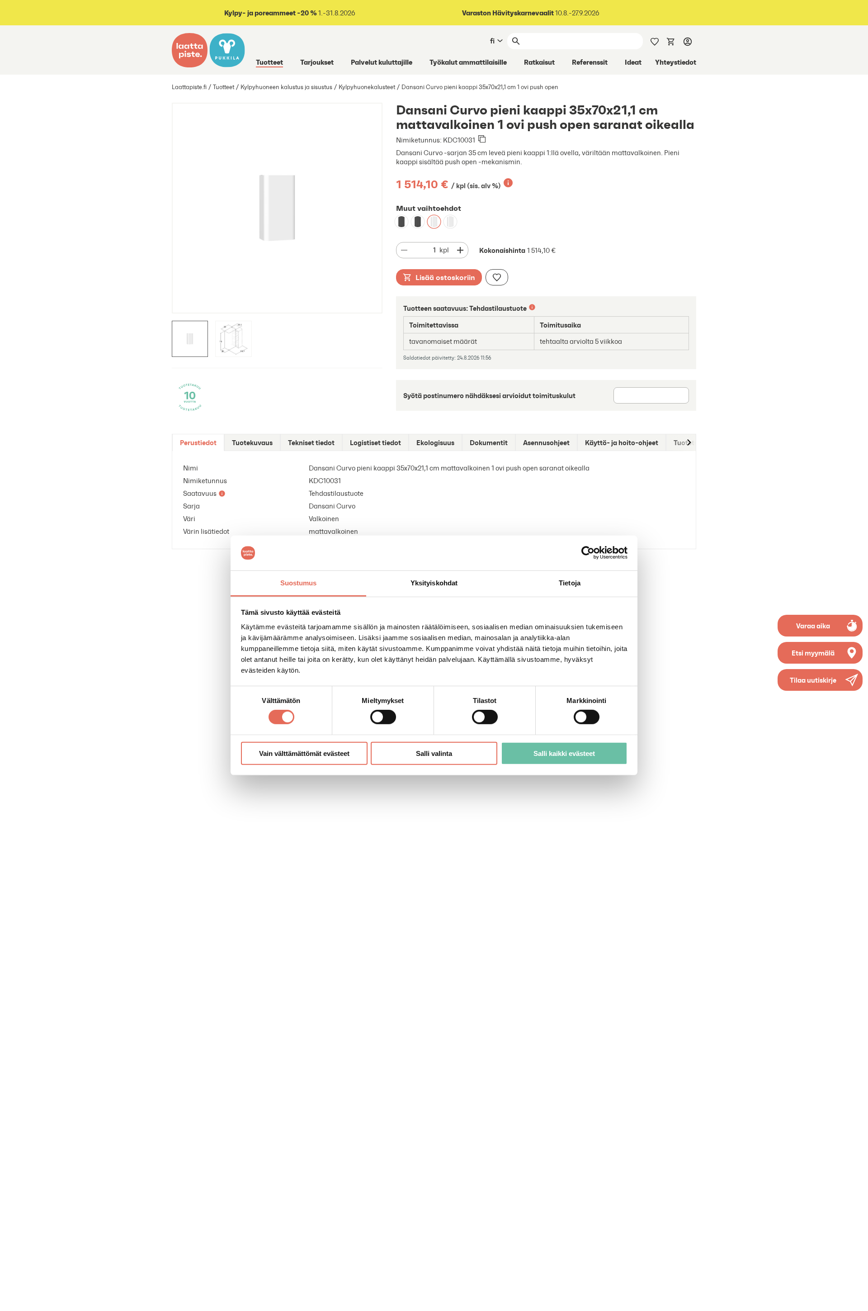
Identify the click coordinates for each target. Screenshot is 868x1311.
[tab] (198, 442)
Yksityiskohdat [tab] (434, 583)
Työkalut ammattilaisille (468, 61)
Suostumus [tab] (298, 583)
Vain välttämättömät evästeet (304, 753)
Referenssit (590, 61)
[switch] (383, 717)
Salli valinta (434, 753)
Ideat (633, 61)
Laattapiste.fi (189, 87)
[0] (670, 41)
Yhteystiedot (675, 61)
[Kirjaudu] (688, 41)
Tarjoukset (317, 61)
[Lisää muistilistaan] (497, 277)
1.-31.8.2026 (289, 13)
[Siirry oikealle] (688, 442)
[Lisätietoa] (508, 182)
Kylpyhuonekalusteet (367, 87)
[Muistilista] (654, 41)
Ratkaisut (539, 61)
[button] (820, 680)
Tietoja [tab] (569, 583)
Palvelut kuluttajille (381, 61)
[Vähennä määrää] (404, 250)
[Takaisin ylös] (854, 1297)
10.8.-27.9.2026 (530, 13)
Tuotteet (269, 61)
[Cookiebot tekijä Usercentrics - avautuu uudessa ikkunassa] (587, 553)
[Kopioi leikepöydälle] (482, 139)
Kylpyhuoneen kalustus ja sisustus (286, 87)
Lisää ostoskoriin (445, 277)
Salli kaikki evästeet (564, 753)
